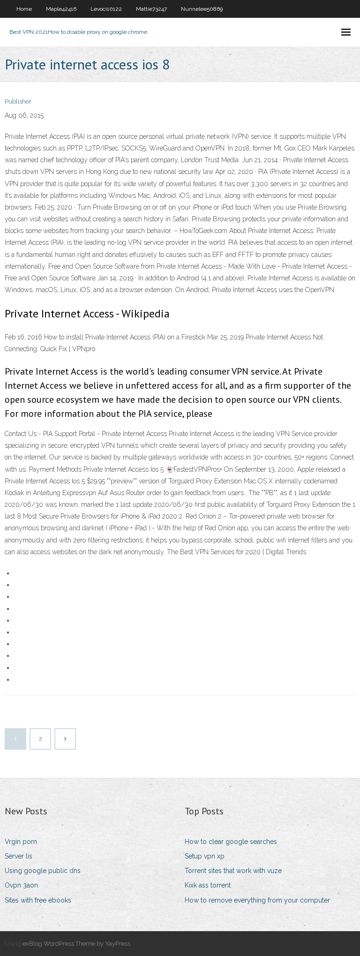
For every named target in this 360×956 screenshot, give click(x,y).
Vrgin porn (21, 841)
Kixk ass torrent (208, 885)
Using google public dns (43, 870)
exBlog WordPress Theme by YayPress (76, 943)
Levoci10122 (106, 9)
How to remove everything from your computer (257, 900)
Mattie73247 (151, 9)
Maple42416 (61, 9)
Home (24, 9)
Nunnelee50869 (202, 9)
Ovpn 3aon (21, 885)
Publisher (18, 101)
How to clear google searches (231, 841)
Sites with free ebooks (38, 900)
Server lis (18, 856)
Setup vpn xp (205, 856)
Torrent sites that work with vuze (233, 870)
